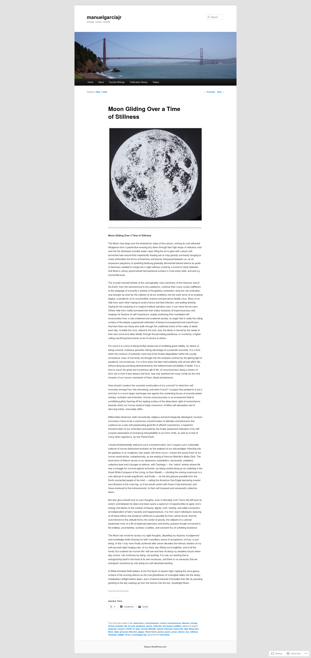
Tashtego (112, 634)
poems (160, 631)
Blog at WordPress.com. (155, 646)
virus (185, 625)
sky (187, 631)
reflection (157, 625)
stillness (194, 631)
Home (90, 82)
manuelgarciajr (104, 16)
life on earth (129, 625)
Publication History (139, 82)
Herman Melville (148, 628)
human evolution (115, 625)
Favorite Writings (117, 82)
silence (181, 631)
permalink (165, 634)
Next (220, 91)
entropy (193, 623)
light (186, 628)
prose (174, 631)
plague (141, 631)
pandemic (140, 625)
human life (178, 628)
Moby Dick (194, 628)
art (131, 623)
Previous (209, 91)
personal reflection (128, 631)
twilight (121, 634)
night (116, 631)
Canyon (120, 628)
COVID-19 (129, 628)
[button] (155, 174)
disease (185, 623)
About (101, 82)
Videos (156, 82)
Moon (110, 631)
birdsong (112, 628)
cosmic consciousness (170, 623)
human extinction (165, 628)
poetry (149, 625)
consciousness (152, 623)
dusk (137, 628)
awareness (138, 623)
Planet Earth (150, 631)
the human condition (172, 625)
